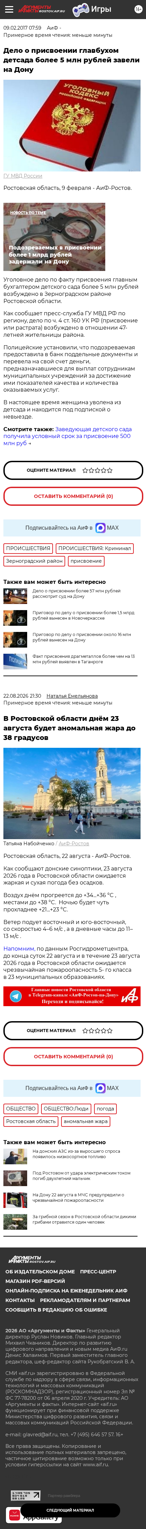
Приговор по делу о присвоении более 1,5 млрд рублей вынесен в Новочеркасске (83, 615)
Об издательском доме (40, 1272)
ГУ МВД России (22, 176)
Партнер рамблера (64, 1496)
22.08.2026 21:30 (22, 696)
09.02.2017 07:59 (22, 28)
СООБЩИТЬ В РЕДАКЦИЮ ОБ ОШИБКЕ (56, 1310)
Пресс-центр (98, 1272)
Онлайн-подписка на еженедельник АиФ (66, 1291)
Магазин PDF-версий (35, 1281)
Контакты (20, 1300)
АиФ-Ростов (74, 844)
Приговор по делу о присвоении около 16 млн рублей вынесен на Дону (82, 637)
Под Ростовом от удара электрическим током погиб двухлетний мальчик (81, 1175)
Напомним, (19, 948)
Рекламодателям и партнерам (85, 1300)
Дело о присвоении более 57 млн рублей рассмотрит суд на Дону (77, 593)
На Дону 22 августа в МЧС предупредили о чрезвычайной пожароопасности (78, 1197)
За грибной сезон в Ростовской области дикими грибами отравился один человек (84, 1219)
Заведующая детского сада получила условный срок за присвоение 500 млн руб (67, 436)
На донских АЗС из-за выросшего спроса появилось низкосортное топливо (76, 1154)
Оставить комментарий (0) (73, 496)
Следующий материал (70, 1510)
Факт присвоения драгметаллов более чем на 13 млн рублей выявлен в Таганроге (84, 659)
